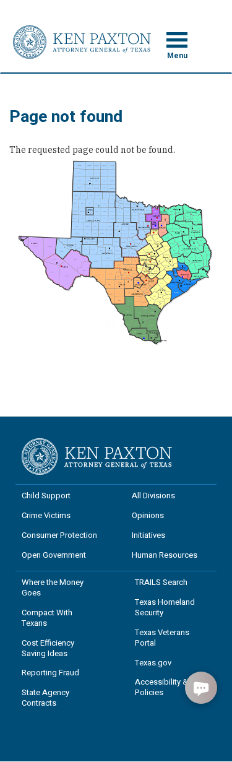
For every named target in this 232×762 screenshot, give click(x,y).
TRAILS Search (161, 582)
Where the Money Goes (53, 587)
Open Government (54, 555)
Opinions (148, 515)
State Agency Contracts (45, 697)
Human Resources (164, 555)
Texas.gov (153, 663)
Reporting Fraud (50, 672)
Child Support (46, 495)
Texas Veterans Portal (162, 637)
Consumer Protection (59, 535)
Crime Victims (46, 515)
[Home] (82, 41)
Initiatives (148, 535)
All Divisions (153, 495)
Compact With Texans (47, 618)
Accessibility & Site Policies (169, 687)
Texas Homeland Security (165, 607)
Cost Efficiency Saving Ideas (48, 648)
